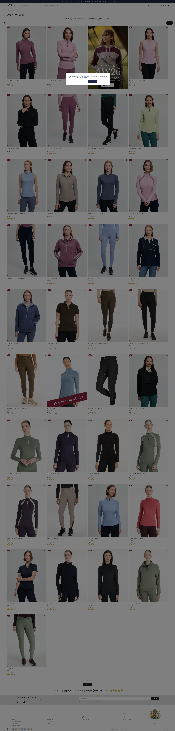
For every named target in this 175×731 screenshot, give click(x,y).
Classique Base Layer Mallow (13, 80)
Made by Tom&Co (164, 729)
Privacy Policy (84, 77)
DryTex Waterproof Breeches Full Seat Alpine (98, 343)
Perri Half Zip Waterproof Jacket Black (137, 408)
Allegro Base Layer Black (93, 603)
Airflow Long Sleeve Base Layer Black (15, 148)
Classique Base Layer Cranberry (136, 538)
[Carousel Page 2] (8, 145)
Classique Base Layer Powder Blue (95, 538)
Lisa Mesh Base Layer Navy (12, 603)
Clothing (12, 10)
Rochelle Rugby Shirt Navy (134, 278)
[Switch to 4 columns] (4, 22)
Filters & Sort (169, 23)
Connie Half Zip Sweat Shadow (13, 343)
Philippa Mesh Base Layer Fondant (136, 213)
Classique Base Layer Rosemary (14, 473)
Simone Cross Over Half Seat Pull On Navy (16, 278)
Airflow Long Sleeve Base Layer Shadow (96, 213)
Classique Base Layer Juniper (53, 473)
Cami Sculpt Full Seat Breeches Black (96, 148)
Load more (87, 684)
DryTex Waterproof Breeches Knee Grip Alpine (17, 408)
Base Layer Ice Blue (51, 408)
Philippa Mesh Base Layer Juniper (14, 538)
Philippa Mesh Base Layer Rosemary (137, 473)
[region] (88, 79)
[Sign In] (165, 5)
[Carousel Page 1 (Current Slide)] (7, 145)
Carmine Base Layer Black (93, 473)
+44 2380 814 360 (85, 719)
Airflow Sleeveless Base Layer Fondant (137, 80)
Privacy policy (125, 701)
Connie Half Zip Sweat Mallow (54, 278)
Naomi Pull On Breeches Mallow (54, 148)
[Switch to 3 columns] (2, 22)
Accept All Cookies (92, 81)
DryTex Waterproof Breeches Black (95, 408)
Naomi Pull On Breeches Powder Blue (96, 278)
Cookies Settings (82, 81)
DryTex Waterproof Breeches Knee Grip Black (139, 343)
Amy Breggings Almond (52, 538)
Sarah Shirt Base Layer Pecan (53, 213)
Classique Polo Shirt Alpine (53, 343)
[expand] (114, 1)
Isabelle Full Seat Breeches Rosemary (15, 669)
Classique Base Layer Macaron (135, 148)
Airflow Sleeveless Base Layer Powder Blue (16, 213)
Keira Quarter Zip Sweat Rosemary (136, 603)
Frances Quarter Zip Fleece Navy (54, 603)
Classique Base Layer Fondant (54, 80)
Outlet (8, 10)
